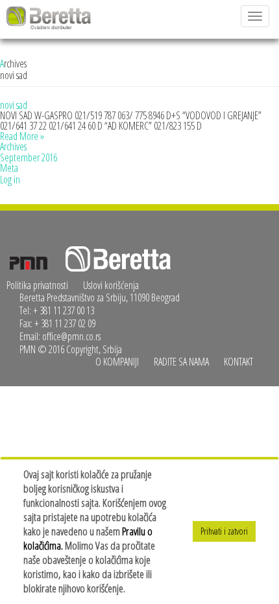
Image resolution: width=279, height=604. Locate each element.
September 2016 (28, 157)
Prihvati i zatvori (224, 531)
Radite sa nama (181, 361)
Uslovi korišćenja (111, 285)
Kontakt (238, 361)
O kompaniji (117, 361)
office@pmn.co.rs (71, 336)
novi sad (13, 105)
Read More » (22, 136)
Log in (10, 179)
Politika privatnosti (37, 285)
